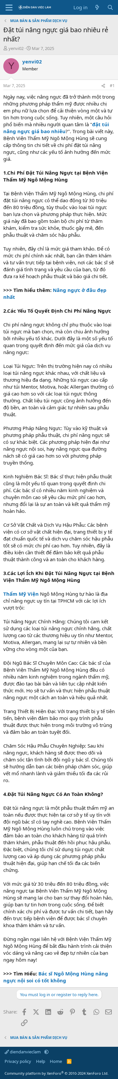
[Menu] (9, 7)
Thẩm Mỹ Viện (21, 593)
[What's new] (97, 7)
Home (56, 1061)
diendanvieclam (25, 1052)
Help (40, 1061)
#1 (112, 85)
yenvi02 (16, 48)
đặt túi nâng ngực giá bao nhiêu (56, 127)
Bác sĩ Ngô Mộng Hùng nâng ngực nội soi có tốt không (55, 977)
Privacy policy (18, 1061)
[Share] (103, 86)
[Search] (110, 7)
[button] (46, 1051)
